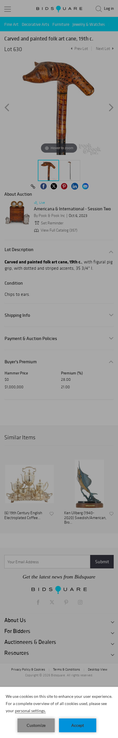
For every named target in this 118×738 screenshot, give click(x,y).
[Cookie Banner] (59, 712)
